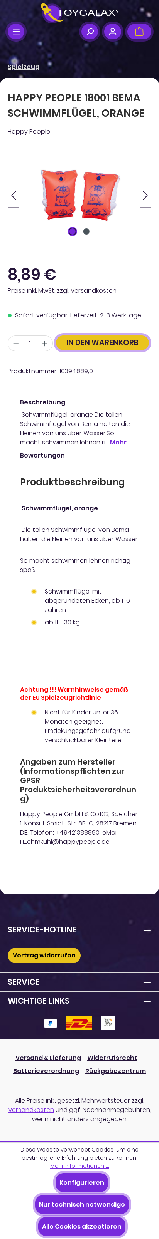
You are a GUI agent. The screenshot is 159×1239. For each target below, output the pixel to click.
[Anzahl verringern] (16, 343)
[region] (79, 195)
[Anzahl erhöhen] (45, 343)
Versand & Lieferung (48, 1057)
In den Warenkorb (102, 342)
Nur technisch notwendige (82, 1204)
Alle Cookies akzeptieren (82, 1226)
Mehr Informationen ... (79, 1166)
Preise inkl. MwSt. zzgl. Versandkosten (62, 290)
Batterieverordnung (46, 1070)
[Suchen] (89, 31)
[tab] (77, 422)
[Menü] (16, 31)
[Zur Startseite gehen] (79, 13)
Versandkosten (31, 1109)
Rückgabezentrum (115, 1070)
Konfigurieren (81, 1182)
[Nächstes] (145, 195)
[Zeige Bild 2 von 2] (86, 231)
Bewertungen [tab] (42, 455)
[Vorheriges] (13, 195)
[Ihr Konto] (112, 31)
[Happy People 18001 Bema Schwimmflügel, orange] (79, 195)
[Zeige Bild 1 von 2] (72, 231)
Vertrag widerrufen (44, 955)
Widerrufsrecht (112, 1057)
